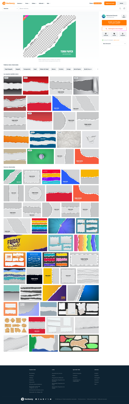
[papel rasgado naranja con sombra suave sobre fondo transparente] (87, 156)
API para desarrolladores (35, 384)
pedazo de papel (44, 69)
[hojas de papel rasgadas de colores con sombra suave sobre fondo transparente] (51, 177)
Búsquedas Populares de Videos (58, 387)
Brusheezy (32, 373)
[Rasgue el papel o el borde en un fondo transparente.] (16, 139)
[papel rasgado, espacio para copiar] (43, 139)
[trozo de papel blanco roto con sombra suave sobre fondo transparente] (15, 121)
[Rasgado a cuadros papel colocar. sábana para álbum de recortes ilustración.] (60, 325)
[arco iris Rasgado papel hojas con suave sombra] (39, 226)
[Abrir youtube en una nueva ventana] (50, 399)
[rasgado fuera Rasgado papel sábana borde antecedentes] (39, 121)
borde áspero (77, 69)
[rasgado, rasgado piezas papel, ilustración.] (48, 309)
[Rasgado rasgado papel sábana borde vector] (29, 309)
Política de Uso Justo (102, 399)
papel (35, 69)
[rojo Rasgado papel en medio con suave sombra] (37, 325)
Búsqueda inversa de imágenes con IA (34, 387)
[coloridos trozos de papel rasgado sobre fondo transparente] (56, 259)
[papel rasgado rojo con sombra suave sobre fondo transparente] (39, 103)
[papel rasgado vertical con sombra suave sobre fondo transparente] (14, 193)
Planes (91, 3)
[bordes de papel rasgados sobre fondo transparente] (85, 103)
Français (97, 382)
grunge (68, 69)
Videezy (31, 377)
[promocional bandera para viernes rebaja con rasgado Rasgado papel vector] (25, 243)
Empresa (31, 380)
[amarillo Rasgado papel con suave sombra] (51, 276)
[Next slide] (96, 69)
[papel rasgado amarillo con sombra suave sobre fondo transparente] (90, 177)
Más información (107, 43)
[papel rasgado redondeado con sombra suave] (64, 121)
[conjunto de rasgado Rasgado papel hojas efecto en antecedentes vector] (83, 293)
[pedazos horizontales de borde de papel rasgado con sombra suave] (61, 85)
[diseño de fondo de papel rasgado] (35, 85)
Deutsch (97, 380)
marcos (54, 69)
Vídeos (33, 3)
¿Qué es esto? (116, 40)
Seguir (123, 17)
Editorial (41, 3)
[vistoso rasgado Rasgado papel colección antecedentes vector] (86, 243)
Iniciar (121, 3)
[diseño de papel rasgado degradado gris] (86, 85)
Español (97, 375)
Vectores (19, 3)
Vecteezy (31, 375)
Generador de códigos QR (35, 392)
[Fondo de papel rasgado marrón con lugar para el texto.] (15, 156)
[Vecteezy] (8, 3)
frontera (61, 69)
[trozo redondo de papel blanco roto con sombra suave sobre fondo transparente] (35, 193)
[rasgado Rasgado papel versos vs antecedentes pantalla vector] (61, 226)
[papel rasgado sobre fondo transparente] (87, 325)
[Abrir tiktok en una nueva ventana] (45, 399)
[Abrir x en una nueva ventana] (48, 399)
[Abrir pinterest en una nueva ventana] (43, 399)
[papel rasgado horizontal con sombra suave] (88, 121)
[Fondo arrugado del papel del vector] (69, 139)
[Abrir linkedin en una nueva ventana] (41, 399)
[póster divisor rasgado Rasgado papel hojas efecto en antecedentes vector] (54, 293)
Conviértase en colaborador (76, 380)
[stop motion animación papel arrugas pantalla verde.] (40, 156)
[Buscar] (120, 8)
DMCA (53, 375)
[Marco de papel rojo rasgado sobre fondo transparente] (15, 103)
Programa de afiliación (57, 377)
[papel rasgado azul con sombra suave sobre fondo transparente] (61, 103)
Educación (31, 382)
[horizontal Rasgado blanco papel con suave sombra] (84, 259)
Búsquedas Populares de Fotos (58, 384)
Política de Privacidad (91, 399)
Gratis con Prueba (114, 22)
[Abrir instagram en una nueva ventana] (38, 399)
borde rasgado (88, 69)
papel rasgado (8, 69)
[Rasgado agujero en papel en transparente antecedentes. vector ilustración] (90, 139)
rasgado (18, 69)
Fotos (26, 3)
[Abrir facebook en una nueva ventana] (36, 399)
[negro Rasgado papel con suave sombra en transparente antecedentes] (34, 276)
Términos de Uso (82, 399)
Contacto (75, 375)
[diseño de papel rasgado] (13, 85)
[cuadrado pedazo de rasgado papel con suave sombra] (68, 276)
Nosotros (75, 377)
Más (48, 3)
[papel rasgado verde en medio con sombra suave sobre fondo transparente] (13, 177)
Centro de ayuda (77, 373)
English (96, 373)
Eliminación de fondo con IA (36, 390)
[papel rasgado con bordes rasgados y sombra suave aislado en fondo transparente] (43, 343)
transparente (26, 69)
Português (97, 377)
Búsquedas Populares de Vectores (58, 380)
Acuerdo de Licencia (57, 373)
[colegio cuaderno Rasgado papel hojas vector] (10, 309)
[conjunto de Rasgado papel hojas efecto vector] (60, 243)
